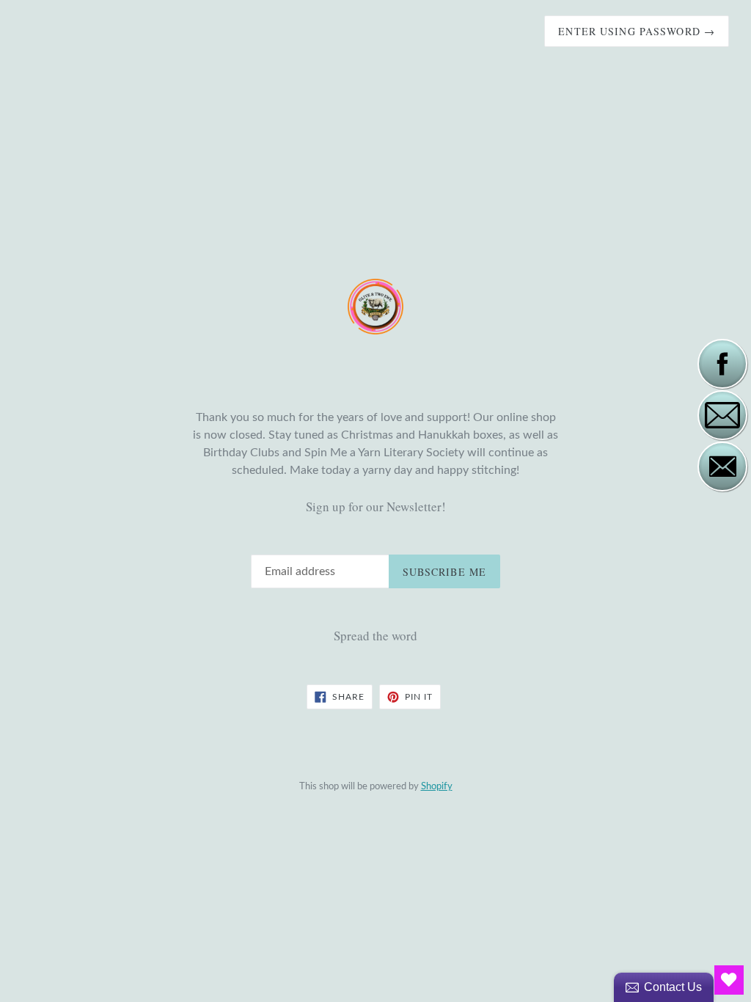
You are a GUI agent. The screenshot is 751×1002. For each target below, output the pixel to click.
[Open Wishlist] (729, 980)
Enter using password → (636, 31)
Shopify (437, 786)
